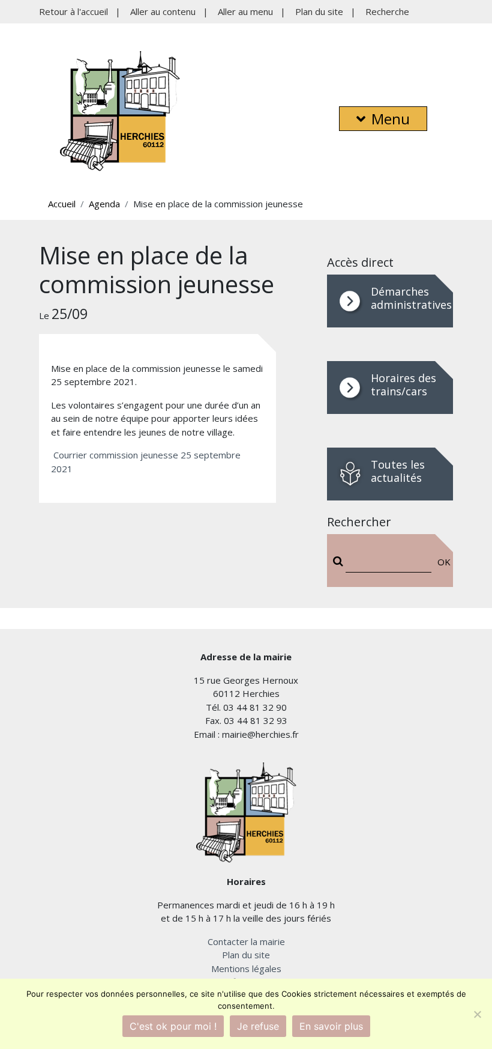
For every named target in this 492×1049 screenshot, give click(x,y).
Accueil (62, 204)
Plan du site (319, 11)
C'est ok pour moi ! (173, 1026)
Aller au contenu (163, 11)
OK (441, 562)
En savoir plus (331, 1026)
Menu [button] (390, 119)
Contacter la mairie (246, 941)
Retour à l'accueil (73, 11)
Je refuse (258, 1026)
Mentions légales (246, 968)
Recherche (387, 11)
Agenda (104, 204)
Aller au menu (245, 11)
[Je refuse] (477, 1014)
